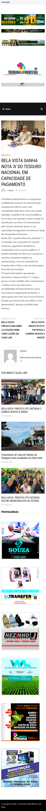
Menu (8, 109)
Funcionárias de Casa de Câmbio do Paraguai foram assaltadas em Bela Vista (21, 456)
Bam (3, 807)
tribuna (11, 190)
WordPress (33, 804)
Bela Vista (5, 155)
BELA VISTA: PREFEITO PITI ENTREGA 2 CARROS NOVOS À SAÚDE (21, 410)
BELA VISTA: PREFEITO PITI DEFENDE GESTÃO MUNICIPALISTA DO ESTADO (20, 499)
